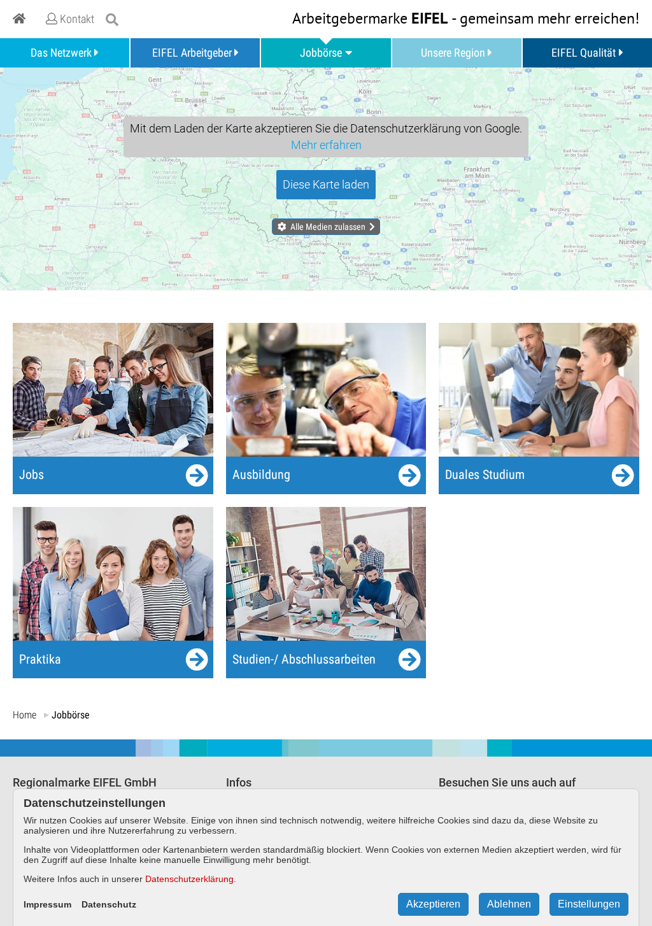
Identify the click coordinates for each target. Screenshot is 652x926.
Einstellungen (589, 904)
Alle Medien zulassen (327, 227)
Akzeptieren (433, 904)
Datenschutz (109, 904)
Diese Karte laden (326, 184)
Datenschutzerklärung (189, 879)
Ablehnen (509, 904)
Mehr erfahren (326, 145)
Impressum (47, 904)
